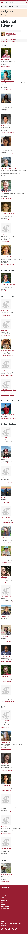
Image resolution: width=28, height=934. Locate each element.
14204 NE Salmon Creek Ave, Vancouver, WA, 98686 (11, 923)
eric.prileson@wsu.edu (6, 641)
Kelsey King (4, 577)
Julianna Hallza (5, 557)
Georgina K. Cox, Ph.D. (7, 81)
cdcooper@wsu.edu (5, 290)
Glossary (3, 15)
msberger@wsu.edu (5, 66)
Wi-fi (1, 918)
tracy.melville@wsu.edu (6, 621)
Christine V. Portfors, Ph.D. (9, 168)
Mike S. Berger (5, 59)
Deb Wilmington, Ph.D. (7, 256)
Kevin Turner (4, 234)
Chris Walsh (4, 696)
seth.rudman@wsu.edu (6, 198)
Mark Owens (4, 826)
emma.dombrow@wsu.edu (7, 522)
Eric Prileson (4, 636)
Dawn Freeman (5, 742)
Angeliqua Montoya (6, 785)
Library (2, 916)
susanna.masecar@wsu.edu (7, 601)
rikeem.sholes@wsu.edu (6, 661)
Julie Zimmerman (6, 848)
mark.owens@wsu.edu (6, 833)
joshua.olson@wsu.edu (6, 811)
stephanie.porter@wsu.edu (7, 153)
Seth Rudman (5, 191)
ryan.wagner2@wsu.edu (6, 681)
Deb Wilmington (10, 33)
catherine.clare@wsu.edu (6, 482)
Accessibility (3, 891)
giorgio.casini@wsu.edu (6, 462)
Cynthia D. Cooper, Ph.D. (8, 284)
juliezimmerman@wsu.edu (7, 854)
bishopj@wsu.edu (5, 881)
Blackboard (3, 904)
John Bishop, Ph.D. (6, 874)
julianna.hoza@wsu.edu (6, 562)
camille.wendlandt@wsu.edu (7, 395)
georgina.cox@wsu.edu (6, 89)
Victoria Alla (4, 310)
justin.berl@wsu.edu (5, 335)
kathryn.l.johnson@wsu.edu (7, 375)
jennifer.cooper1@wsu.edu (7, 355)
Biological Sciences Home (8, 41)
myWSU (2, 902)
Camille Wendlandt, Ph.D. (8, 390)
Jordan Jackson (5, 764)
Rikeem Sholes (5, 656)
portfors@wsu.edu (5, 177)
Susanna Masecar (6, 597)
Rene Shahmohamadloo (8, 415)
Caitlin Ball (4, 438)
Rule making (3, 895)
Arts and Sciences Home (8, 39)
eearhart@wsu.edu (5, 727)
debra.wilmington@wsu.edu (11, 34)
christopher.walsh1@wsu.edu (7, 701)
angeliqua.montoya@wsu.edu (7, 790)
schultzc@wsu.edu (5, 219)
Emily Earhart (5, 721)
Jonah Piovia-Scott (6, 125)
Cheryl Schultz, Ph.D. (7, 213)
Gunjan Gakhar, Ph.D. (7, 104)
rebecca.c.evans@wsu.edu (6, 542)
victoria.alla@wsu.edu (6, 315)
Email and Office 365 (5, 906)
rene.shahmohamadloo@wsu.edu (8, 418)
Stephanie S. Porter (7, 147)
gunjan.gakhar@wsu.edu (6, 110)
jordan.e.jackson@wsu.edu (7, 770)
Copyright (3, 897)
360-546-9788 (3, 925)
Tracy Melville (5, 616)
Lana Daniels (4, 497)
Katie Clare (4, 477)
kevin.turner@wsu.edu (6, 241)
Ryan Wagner (5, 676)
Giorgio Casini (5, 458)
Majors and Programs (5, 910)
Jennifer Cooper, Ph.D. (7, 350)
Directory (3, 912)
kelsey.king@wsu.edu (5, 582)
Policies (2, 893)
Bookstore (3, 914)
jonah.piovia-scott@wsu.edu (7, 132)
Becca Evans (4, 537)
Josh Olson (4, 805)
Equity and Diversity (5, 908)
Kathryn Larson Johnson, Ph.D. (10, 370)
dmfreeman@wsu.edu (6, 749)
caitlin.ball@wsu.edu (5, 443)
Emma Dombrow (6, 517)
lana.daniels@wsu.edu (6, 502)
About (2, 889)
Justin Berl (4, 330)
